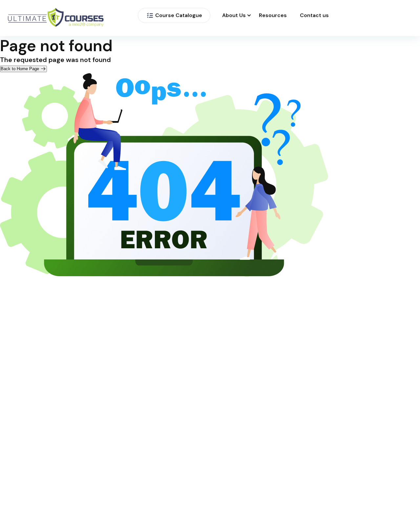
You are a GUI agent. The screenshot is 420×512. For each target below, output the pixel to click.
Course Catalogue (178, 15)
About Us (234, 15)
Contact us (314, 15)
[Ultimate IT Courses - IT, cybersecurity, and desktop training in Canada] (56, 18)
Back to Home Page (20, 68)
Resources (273, 15)
